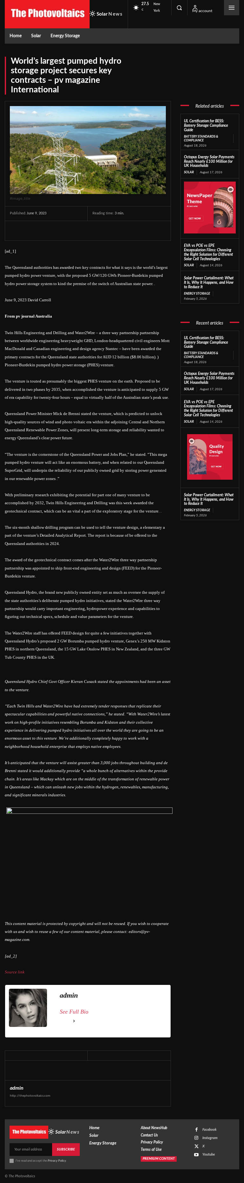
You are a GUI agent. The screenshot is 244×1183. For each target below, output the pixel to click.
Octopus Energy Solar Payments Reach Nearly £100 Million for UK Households (209, 161)
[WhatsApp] (60, 230)
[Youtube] (196, 1155)
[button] (179, 7)
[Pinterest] (45, 230)
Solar (189, 172)
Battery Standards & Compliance (201, 138)
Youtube (208, 1154)
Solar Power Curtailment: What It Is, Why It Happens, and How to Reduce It (209, 282)
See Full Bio (74, 1011)
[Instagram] (196, 1138)
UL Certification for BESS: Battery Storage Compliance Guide (206, 125)
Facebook (209, 1129)
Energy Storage (197, 293)
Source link (14, 972)
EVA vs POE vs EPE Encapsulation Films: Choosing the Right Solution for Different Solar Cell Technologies (208, 408)
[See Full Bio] (74, 1021)
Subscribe (66, 1149)
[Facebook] (16, 230)
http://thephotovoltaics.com (30, 1095)
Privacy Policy (57, 1160)
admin (17, 1088)
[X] (30, 230)
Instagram (210, 1138)
